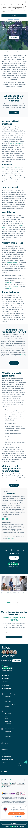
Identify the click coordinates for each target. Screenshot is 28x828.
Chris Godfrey (9, 493)
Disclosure (3, 762)
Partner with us (8, 721)
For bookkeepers (6, 688)
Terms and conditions (6, 756)
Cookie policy (10, 19)
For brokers (4, 682)
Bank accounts (8, 736)
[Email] (14, 633)
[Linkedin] (3, 519)
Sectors (9, 52)
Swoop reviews (8, 723)
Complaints (4, 766)
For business (5, 675)
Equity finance (8, 701)
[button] (26, 2)
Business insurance (9, 731)
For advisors (5, 678)
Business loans (8, 696)
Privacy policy (16, 19)
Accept (14, 15)
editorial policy (10, 538)
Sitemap (6, 746)
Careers (6, 716)
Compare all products (9, 739)
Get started (14, 823)
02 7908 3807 (7, 656)
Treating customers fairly (7, 759)
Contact (6, 718)
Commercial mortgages (10, 704)
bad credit (22, 354)
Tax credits (7, 706)
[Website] (7, 519)
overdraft (9, 288)
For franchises (5, 685)
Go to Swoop (16, 813)
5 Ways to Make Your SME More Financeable (13, 593)
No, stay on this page (16, 816)
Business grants (8, 699)
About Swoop (8, 713)
